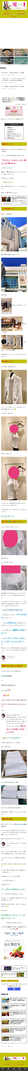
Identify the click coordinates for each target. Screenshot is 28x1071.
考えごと (4, 980)
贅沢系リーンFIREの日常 (13, 980)
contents (12, 124)
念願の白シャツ (11, 127)
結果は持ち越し (11, 138)
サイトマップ (14, 1066)
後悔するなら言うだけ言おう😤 (14, 136)
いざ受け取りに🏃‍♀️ (11, 129)
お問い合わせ (8, 1064)
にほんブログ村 (14, 935)
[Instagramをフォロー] (14, 989)
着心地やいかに (11, 131)
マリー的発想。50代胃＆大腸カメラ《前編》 (13, 86)
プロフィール (20, 1062)
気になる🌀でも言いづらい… (14, 133)
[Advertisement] (14, 33)
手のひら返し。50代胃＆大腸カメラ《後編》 (13, 72)
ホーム (7, 1062)
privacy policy (20, 1064)
